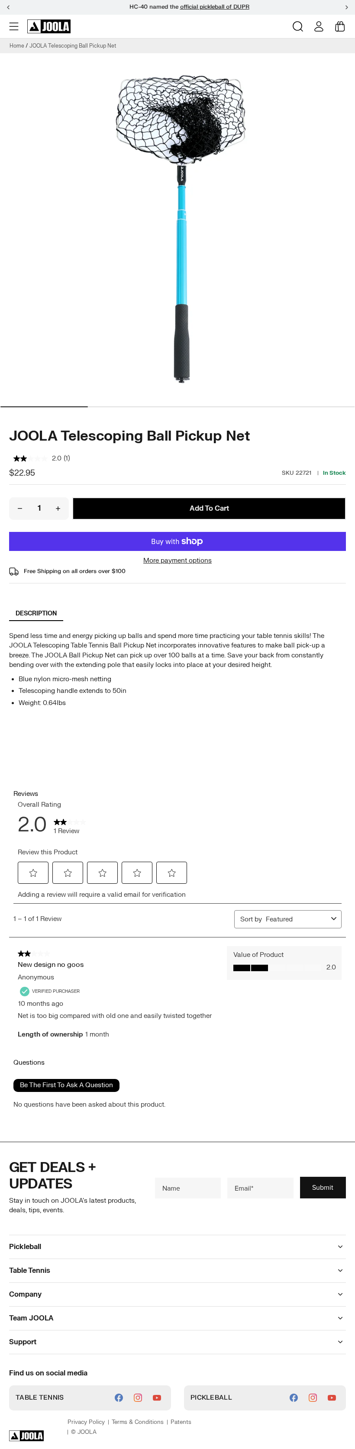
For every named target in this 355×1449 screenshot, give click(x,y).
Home (17, 45)
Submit (322, 1187)
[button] (14, 26)
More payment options (177, 561)
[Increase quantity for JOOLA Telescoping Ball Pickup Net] (58, 508)
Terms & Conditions (138, 1422)
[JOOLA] (49, 26)
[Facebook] (119, 1398)
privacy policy (86, 1422)
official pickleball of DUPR (203, 6)
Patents (181, 1422)
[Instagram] (138, 1398)
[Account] (318, 26)
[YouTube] (157, 1398)
